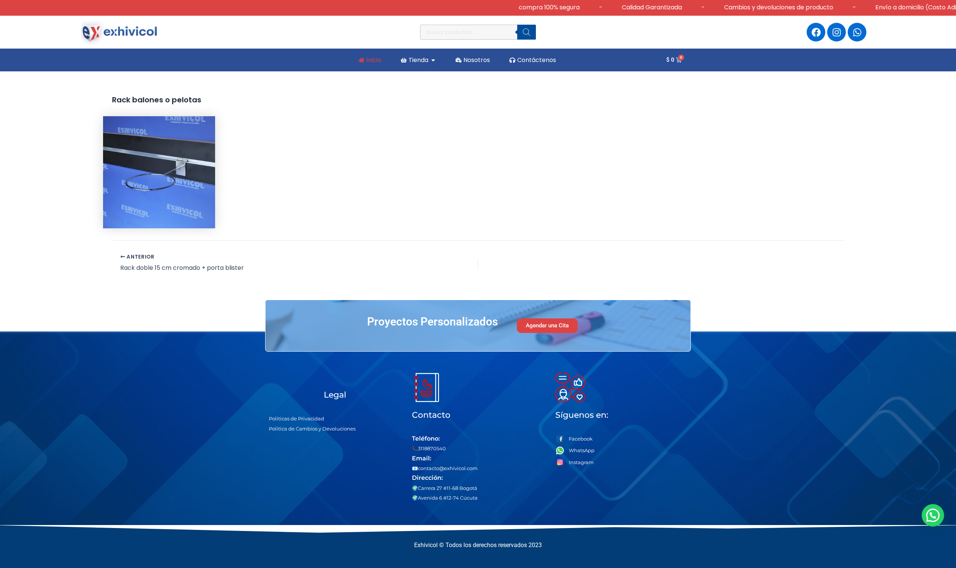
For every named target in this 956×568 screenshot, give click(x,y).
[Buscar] (526, 32)
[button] (934, 515)
